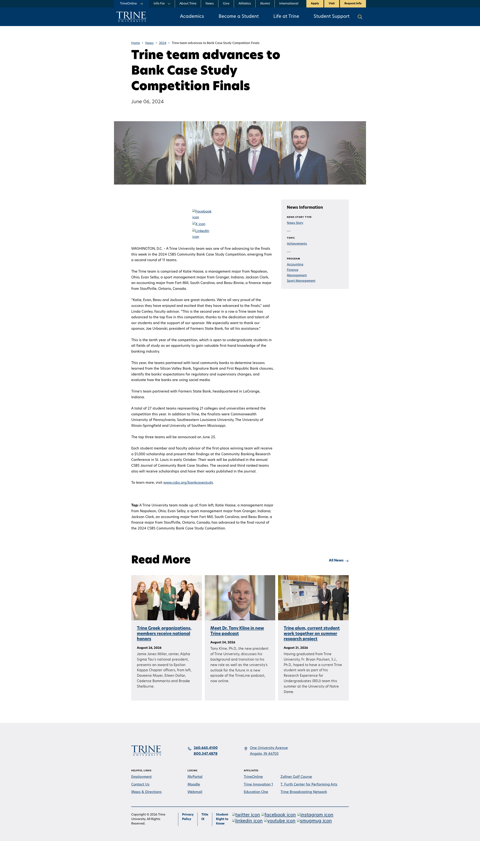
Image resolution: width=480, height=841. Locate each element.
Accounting (295, 264)
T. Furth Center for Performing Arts (308, 784)
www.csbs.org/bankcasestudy (188, 483)
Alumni (265, 3)
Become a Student (239, 16)
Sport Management (301, 281)
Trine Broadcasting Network (303, 792)
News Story (295, 223)
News (210, 3)
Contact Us (140, 784)
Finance (292, 270)
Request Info (353, 3)
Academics (192, 16)
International (288, 3)
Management (297, 275)
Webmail (195, 792)
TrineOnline (253, 777)
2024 (162, 43)
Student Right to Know (222, 819)
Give (226, 3)
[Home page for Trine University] (131, 17)
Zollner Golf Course (296, 777)
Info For (159, 3)
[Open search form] (360, 16)
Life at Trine (286, 16)
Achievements (297, 243)
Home (135, 43)
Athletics (244, 3)
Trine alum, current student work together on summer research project (312, 633)
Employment (141, 777)
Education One (256, 792)
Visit (332, 3)
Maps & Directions (146, 792)
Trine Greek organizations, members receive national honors (164, 633)
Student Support (332, 16)
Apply (315, 3)
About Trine (187, 3)
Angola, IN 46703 (264, 754)
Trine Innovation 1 (258, 784)
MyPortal (195, 777)
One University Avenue (269, 748)
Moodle (194, 784)
